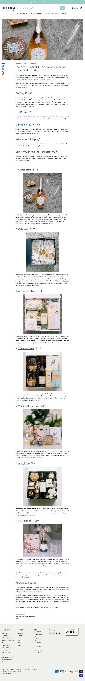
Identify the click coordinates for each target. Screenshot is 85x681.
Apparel (4, 643)
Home (3, 669)
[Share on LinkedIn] (3, 72)
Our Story (20, 633)
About (63, 14)
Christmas (4, 636)
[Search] (62, 8)
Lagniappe (5, 650)
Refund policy (19, 669)
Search (19, 645)
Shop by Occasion (7, 652)
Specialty (4, 655)
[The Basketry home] (11, 8)
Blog (19, 640)
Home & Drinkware (7, 645)
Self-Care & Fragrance (8, 638)
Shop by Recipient (7, 659)
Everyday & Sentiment (8, 657)
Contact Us (34, 669)
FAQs (19, 638)
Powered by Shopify (6, 673)
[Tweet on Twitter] (3, 69)
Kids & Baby (5, 648)
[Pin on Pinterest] (3, 74)
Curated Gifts (22, 14)
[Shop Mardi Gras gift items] (42, 2)
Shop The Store (52, 14)
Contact (20, 636)
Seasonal (4, 633)
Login (76, 8)
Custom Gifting (37, 14)
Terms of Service (10, 669)
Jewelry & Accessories (8, 640)
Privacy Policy (27, 669)
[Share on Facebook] (3, 66)
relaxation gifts (20, 599)
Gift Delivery (21, 643)
